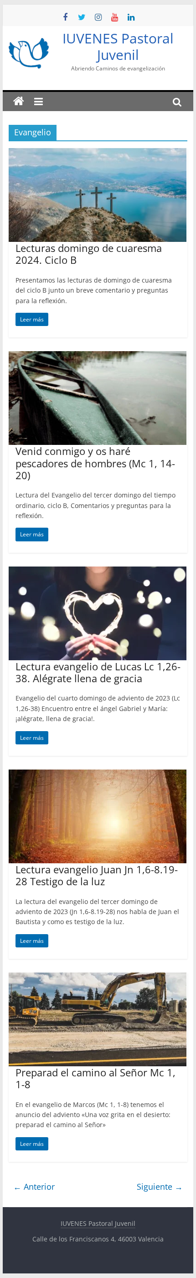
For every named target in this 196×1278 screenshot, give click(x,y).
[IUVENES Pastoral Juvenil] (19, 101)
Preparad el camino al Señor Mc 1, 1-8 (95, 1078)
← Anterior (34, 1186)
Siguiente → (160, 1186)
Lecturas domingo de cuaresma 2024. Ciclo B (88, 254)
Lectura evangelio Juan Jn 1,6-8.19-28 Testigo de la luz (96, 875)
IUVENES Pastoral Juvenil (118, 46)
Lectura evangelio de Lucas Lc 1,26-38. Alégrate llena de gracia (98, 672)
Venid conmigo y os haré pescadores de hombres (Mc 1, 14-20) (95, 463)
